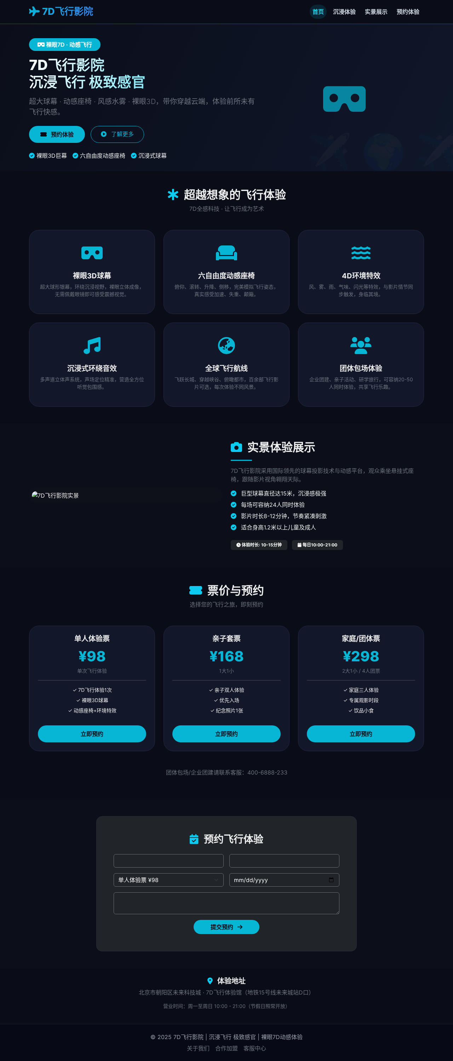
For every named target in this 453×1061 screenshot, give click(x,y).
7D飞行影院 (66, 11)
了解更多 (121, 134)
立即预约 (92, 733)
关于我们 (198, 1048)
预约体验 (408, 11)
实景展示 (376, 11)
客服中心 (254, 1048)
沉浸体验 (344, 11)
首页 (318, 11)
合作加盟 (226, 1048)
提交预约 (223, 926)
